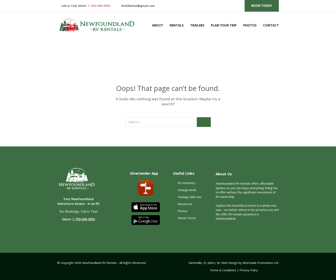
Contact (271, 25)
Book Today (261, 6)
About (157, 25)
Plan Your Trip (224, 25)
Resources (185, 204)
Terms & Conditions (223, 270)
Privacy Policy (249, 270)
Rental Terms (187, 218)
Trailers (197, 25)
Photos (249, 25)
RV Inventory (186, 183)
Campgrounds (187, 190)
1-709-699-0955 (98, 6)
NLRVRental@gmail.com (138, 6)
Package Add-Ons (190, 197)
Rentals (177, 25)
